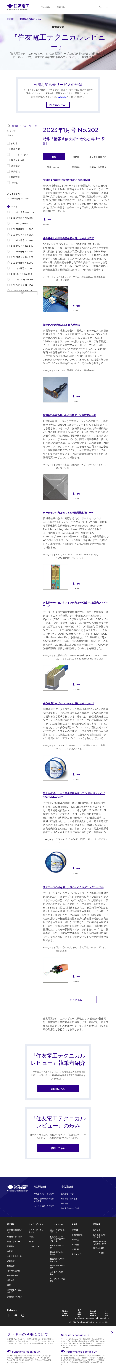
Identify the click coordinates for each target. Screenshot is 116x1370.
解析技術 (15, 177)
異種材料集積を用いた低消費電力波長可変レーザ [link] (69, 415)
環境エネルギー (18, 160)
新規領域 (15, 171)
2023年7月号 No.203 (22, 245)
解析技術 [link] (10, 1266)
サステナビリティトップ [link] (36, 1231)
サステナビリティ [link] (36, 1224)
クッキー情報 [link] (106, 1313)
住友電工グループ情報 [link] (70, 1208)
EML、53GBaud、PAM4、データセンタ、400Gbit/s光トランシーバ (77, 556)
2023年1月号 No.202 (22, 251)
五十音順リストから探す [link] (44, 1206)
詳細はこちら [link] (58, 1088)
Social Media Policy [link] (93, 1313)
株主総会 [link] (75, 1244)
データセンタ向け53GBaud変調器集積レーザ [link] (68, 512)
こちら (9, 1343)
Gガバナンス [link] (34, 1246)
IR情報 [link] (74, 1224)
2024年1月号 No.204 (22, 240)
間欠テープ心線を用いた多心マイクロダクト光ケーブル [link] (73, 887)
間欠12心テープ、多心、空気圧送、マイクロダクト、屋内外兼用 (81, 949)
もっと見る (76, 999)
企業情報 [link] (60, 6)
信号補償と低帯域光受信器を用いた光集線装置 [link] (68, 238)
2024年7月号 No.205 (22, 234)
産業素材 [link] (76, 167)
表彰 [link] (9, 1285)
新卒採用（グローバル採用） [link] (100, 1236)
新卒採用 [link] (96, 1230)
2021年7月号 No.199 (21, 268)
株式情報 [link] (75, 1249)
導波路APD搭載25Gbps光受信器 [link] (61, 324)
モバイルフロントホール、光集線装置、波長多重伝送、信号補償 (80, 278)
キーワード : (49, 277)
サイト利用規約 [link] (79, 1313)
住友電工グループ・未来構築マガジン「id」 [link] (57, 1238)
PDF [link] (49, 219)
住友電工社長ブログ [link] (57, 1246)
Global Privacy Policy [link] (65, 1313)
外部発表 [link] (10, 1280)
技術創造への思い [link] (14, 1296)
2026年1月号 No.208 (22, 217)
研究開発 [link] (10, 19)
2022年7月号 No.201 (22, 257)
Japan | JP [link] (104, 1318)
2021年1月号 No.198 (21, 273)
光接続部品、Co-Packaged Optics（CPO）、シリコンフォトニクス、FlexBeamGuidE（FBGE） (81, 657)
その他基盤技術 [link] (13, 1270)
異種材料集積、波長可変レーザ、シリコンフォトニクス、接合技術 (81, 466)
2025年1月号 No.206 (22, 229)
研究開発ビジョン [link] (14, 1236)
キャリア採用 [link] (98, 1253)
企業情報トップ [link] (67, 1193)
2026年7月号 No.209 (22, 212)
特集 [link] (54, 156)
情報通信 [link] (10, 1246)
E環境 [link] (31, 1236)
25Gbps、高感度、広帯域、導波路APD (75, 370)
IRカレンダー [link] (77, 1254)
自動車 (14, 143)
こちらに (62, 96)
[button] (9, 126)
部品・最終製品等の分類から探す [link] (44, 1199)
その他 (14, 182)
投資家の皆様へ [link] (78, 1235)
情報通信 (15, 149)
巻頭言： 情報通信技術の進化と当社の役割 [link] (66, 179)
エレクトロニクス (19, 154)
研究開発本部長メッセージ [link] (14, 1231)
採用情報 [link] (96, 1224)
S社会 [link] (31, 1241)
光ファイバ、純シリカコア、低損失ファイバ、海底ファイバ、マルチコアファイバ (81, 747)
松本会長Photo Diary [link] (56, 1253)
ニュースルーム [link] (56, 1224)
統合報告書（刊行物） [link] (57, 1266)
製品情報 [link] (45, 6)
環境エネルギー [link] (54, 167)
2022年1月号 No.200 (22, 262)
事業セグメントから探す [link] (44, 1193)
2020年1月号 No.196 (22, 285)
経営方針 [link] (75, 1230)
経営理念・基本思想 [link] (69, 1198)
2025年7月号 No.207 (22, 223)
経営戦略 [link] (64, 1203)
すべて (14, 206)
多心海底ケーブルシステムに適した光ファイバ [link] (68, 703)
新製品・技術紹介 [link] (97, 167)
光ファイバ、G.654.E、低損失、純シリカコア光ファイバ (81, 841)
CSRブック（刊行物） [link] (57, 1280)
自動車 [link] (76, 156)
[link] (18, 7)
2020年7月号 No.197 (22, 279)
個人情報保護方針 (36, 1343)
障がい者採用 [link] (98, 1248)
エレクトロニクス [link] (97, 156)
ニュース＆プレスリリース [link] (57, 1231)
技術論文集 (58, 26)
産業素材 (15, 165)
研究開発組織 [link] (12, 1275)
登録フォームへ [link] (59, 104)
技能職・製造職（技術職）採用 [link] (99, 1242)
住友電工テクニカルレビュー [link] (14, 1291)
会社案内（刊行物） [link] (56, 1273)
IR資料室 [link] (75, 1240)
